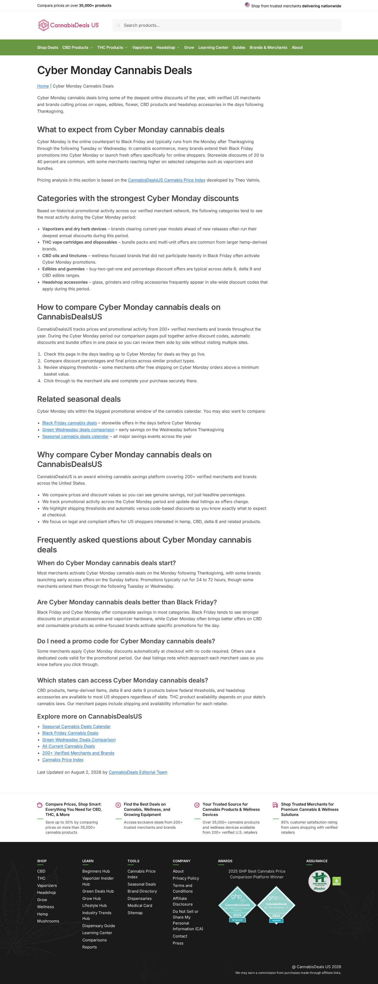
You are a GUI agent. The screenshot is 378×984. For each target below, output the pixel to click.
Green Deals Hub (98, 891)
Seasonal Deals (142, 884)
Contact (180, 936)
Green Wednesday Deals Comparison (79, 739)
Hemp (42, 914)
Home (43, 86)
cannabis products (244, 822)
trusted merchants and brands (150, 827)
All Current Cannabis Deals (68, 746)
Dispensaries (140, 898)
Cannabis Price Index (63, 759)
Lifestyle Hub (94, 905)
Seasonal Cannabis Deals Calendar (76, 726)
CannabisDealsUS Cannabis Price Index (166, 180)
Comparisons (94, 940)
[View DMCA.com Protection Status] (336, 881)
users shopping (303, 827)
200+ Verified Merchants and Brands (78, 752)
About (178, 871)
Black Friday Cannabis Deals (70, 732)
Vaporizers (47, 885)
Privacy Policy (186, 878)
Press (178, 943)
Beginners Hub (96, 871)
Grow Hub (91, 898)
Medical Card (140, 905)
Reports (89, 947)
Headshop (46, 892)
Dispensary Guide (98, 925)
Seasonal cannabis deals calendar (75, 436)
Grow (42, 899)
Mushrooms (48, 921)
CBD (41, 871)
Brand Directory (142, 891)
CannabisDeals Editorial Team (138, 772)
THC (41, 878)
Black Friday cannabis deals (69, 422)
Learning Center (97, 932)
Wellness (45, 906)
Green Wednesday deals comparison (78, 429)
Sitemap (135, 912)
